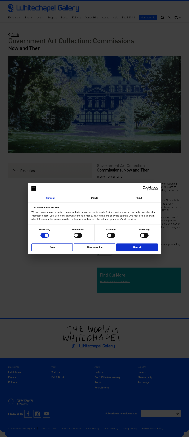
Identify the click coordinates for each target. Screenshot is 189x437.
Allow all (137, 247)
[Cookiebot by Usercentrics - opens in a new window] (145, 188)
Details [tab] (94, 198)
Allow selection (94, 247)
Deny (52, 247)
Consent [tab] (50, 198)
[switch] (78, 235)
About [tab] (139, 198)
